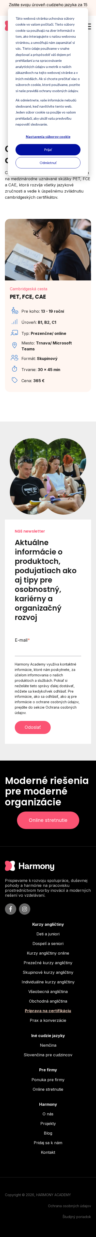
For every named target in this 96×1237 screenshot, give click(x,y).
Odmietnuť (48, 163)
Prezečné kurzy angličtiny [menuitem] (48, 962)
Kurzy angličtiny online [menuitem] (48, 953)
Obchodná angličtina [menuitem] (48, 1001)
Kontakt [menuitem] (48, 1152)
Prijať (48, 149)
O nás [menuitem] (48, 1113)
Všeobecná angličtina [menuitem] (48, 991)
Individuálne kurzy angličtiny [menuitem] (48, 981)
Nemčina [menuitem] (48, 1045)
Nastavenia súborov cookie (48, 136)
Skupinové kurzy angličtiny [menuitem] (48, 972)
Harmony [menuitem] (48, 1104)
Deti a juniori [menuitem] (48, 933)
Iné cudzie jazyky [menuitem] (48, 1035)
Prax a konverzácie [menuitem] (48, 1020)
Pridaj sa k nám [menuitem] (48, 1142)
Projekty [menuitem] (48, 1123)
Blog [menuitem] (48, 1133)
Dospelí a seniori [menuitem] (48, 943)
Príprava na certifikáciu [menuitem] (48, 1010)
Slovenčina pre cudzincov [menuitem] (48, 1054)
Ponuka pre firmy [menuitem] (48, 1079)
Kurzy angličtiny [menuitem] (48, 924)
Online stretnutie (48, 820)
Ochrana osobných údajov (69, 1206)
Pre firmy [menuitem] (48, 1069)
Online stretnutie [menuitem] (48, 1089)
